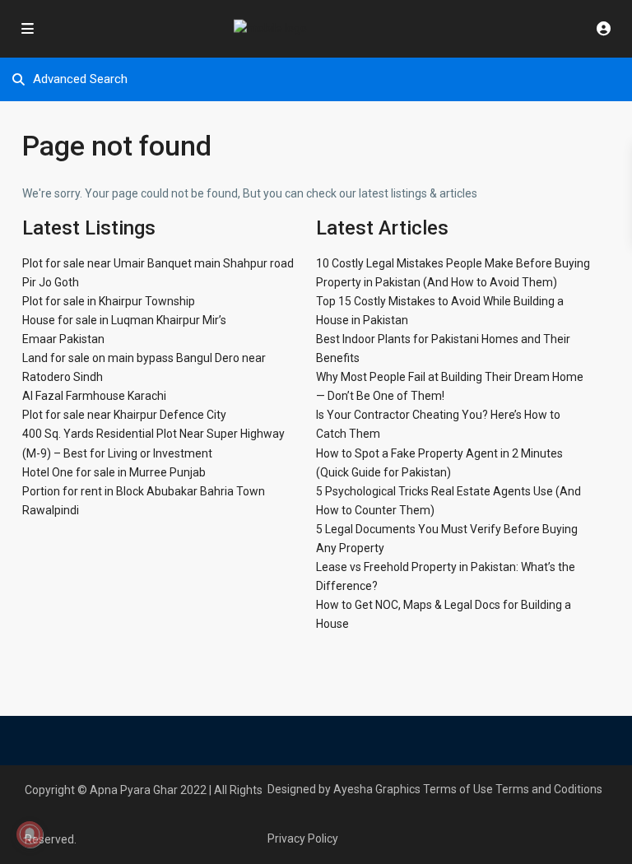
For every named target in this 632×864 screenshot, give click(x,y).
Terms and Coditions (548, 789)
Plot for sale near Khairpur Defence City (124, 414)
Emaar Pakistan (63, 339)
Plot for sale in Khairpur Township (108, 301)
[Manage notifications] (29, 834)
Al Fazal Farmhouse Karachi (94, 395)
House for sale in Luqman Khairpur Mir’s (124, 320)
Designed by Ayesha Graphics (344, 789)
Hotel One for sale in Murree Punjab (114, 472)
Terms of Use (458, 789)
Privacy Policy (302, 838)
